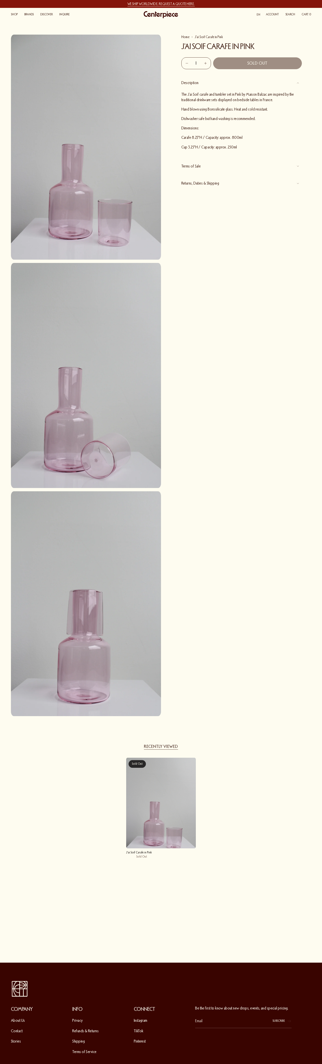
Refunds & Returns (85, 1031)
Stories (16, 1041)
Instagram (140, 1020)
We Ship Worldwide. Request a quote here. (161, 4)
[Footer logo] (19, 989)
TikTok (138, 1031)
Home (185, 37)
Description (190, 82)
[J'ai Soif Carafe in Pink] (161, 803)
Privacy (77, 1020)
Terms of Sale (191, 166)
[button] (14, 14)
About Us (18, 1020)
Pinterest (140, 1041)
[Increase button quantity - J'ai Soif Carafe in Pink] (205, 63)
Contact (17, 1031)
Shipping (78, 1041)
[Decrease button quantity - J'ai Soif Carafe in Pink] (187, 63)
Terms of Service (84, 1051)
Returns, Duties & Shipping (200, 183)
